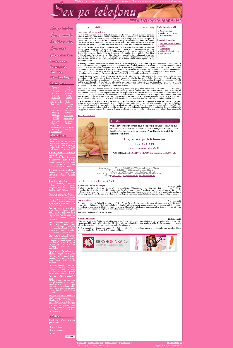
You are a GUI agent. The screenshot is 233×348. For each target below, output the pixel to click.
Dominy (69, 98)
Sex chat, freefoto (56, 265)
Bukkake (68, 93)
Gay (55, 107)
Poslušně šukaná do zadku (170, 44)
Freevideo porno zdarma (120, 1)
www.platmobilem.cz (147, 176)
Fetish (68, 102)
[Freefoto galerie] (62, 83)
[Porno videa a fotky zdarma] (62, 78)
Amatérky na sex (56, 235)
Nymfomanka (69, 119)
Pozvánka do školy (86, 218)
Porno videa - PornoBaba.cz (61, 251)
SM (68, 125)
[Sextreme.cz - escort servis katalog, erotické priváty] (62, 67)
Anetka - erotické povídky (96, 1)
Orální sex (56, 121)
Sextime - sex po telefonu (143, 1)
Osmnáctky (55, 123)
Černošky (68, 100)
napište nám (81, 343)
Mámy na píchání (55, 116)
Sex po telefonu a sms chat (61, 223)
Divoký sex (56, 98)
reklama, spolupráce (95, 343)
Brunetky (55, 93)
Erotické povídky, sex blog (61, 170)
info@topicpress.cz (130, 176)
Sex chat (62, 48)
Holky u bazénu (69, 107)
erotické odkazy (111, 343)
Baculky (56, 91)
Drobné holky (56, 100)
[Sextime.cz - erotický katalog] (62, 61)
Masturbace (68, 116)
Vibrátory (79, 1)
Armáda (56, 89)
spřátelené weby (125, 343)
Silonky (56, 125)
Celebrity (55, 96)
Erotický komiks (55, 102)
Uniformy (55, 130)
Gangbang (69, 104)
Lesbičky (55, 113)
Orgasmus (69, 121)
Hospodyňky (56, 110)
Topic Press (116, 176)
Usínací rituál (165, 49)
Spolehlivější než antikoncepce (91, 185)
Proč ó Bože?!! (165, 53)
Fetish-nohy (55, 104)
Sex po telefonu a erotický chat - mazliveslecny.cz (62, 296)
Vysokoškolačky (55, 132)
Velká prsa (69, 130)
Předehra (68, 123)
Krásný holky (69, 110)
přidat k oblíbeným (174, 343)
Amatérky (56, 87)
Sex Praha (54, 139)
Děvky (68, 96)
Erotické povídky (62, 41)
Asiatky (69, 89)
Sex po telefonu (62, 28)
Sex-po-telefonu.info (172, 345)
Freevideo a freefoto (58, 181)
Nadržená (163, 46)
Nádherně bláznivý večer (169, 51)
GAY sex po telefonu (62, 55)
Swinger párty (56, 127)
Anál (68, 87)
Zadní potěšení (84, 200)
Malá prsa (69, 113)
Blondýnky (69, 91)
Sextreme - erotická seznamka (169, 1)
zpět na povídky (148, 27)
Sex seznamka (62, 34)
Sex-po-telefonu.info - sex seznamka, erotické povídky (94, 10)
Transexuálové (68, 127)
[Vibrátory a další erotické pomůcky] (62, 72)
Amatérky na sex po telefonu (61, 194)
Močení (56, 119)
